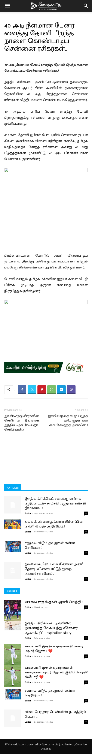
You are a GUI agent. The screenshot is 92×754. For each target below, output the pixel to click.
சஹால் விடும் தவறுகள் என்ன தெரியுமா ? (50, 545)
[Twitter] (32, 389)
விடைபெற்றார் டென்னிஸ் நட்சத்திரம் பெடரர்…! (55, 714)
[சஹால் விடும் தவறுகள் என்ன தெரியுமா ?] (12, 546)
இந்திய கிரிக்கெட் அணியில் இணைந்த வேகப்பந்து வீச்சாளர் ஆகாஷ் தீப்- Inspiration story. (51, 628)
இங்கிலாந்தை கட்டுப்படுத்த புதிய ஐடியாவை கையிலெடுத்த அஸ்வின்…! (68, 420)
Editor (28, 513)
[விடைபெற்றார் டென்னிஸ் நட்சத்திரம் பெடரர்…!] (12, 718)
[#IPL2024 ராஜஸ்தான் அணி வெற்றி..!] (12, 610)
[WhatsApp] (51, 389)
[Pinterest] (41, 389)
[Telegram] (61, 389)
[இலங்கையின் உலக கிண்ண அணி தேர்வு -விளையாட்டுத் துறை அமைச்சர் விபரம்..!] (12, 570)
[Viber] (71, 389)
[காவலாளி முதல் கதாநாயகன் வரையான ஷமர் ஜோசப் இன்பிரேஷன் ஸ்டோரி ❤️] (12, 676)
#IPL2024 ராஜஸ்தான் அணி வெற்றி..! (54, 602)
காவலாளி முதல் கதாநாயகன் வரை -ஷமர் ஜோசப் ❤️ (54, 648)
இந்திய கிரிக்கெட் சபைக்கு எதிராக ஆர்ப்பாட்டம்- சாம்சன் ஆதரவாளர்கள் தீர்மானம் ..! (55, 503)
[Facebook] (22, 389)
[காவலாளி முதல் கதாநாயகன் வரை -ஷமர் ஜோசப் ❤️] (12, 654)
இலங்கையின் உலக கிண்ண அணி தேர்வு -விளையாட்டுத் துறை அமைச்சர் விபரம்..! (54, 569)
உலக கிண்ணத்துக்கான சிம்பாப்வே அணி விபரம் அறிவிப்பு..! (54, 524)
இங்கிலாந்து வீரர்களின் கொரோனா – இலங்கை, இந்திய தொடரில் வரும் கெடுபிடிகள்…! (22, 423)
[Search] (86, 6)
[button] (7, 6)
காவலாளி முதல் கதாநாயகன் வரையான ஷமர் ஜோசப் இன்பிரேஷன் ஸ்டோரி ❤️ (56, 672)
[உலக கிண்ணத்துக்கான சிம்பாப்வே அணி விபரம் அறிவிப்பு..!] (12, 524)
